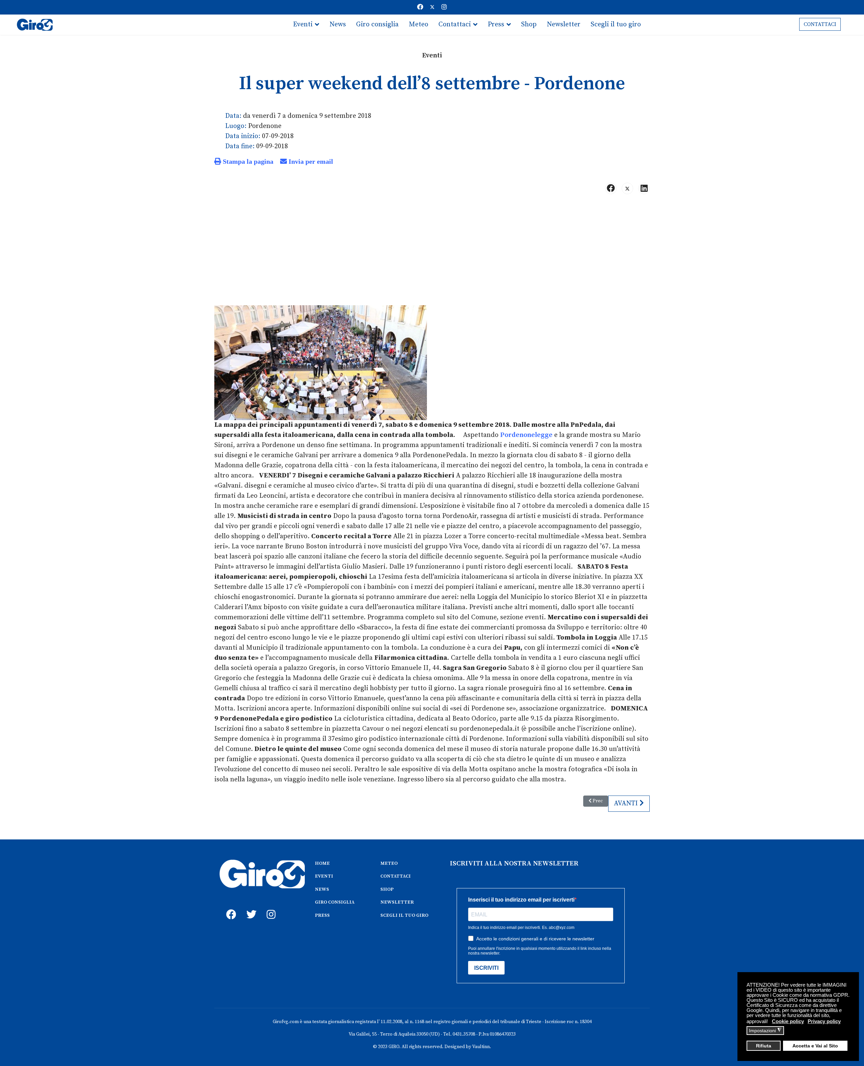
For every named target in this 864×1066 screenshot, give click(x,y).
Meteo (418, 24)
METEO (389, 863)
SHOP (387, 889)
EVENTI (324, 876)
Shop (529, 24)
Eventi (303, 24)
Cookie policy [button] (788, 1021)
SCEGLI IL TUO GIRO (404, 915)
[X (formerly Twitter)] (627, 188)
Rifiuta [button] (763, 1045)
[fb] (229, 907)
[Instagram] (444, 7)
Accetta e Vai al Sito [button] (815, 1045)
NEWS (322, 889)
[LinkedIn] (644, 188)
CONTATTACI (820, 24)
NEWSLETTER (397, 902)
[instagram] (270, 907)
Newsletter (563, 24)
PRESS (322, 915)
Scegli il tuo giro (616, 24)
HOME (322, 863)
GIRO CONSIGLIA (334, 902)
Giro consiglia (377, 24)
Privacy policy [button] (824, 1021)
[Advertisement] (432, 252)
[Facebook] (420, 7)
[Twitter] (432, 7)
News (337, 24)
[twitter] (249, 907)
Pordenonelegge (526, 435)
